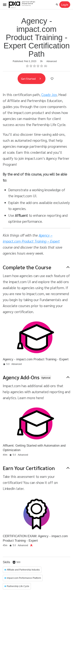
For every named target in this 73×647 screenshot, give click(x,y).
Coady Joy (49, 94)
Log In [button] (64, 4)
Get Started (28, 78)
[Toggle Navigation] (5, 5)
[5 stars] (41, 66)
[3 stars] (34, 66)
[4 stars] (38, 66)
